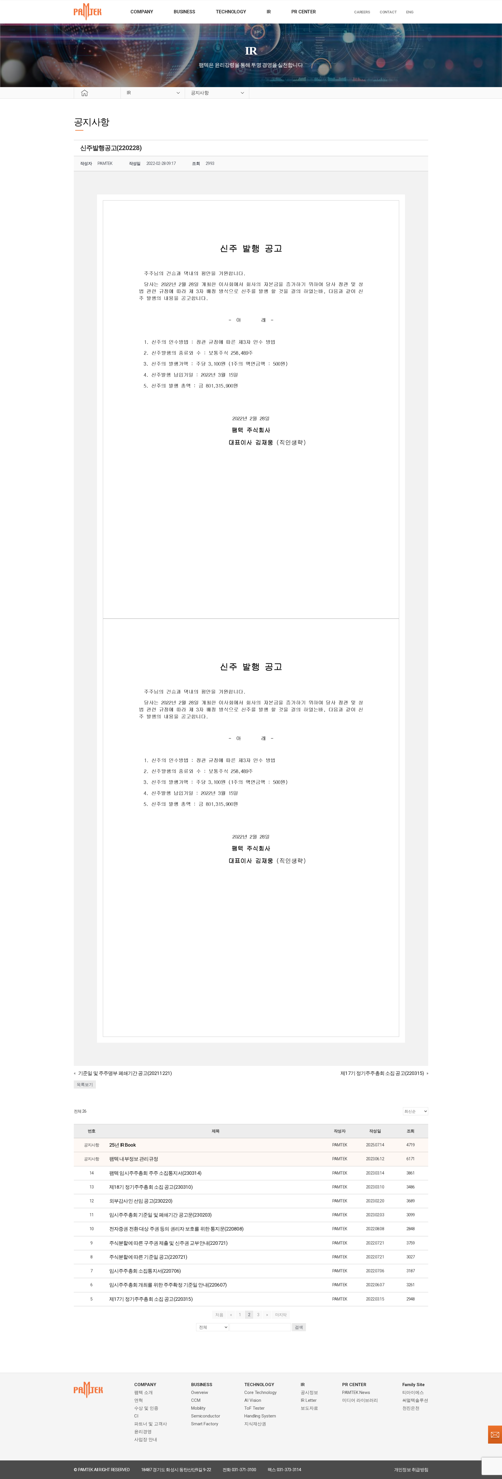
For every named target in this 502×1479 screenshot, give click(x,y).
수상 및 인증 (146, 1408)
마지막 (281, 1314)
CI (136, 1416)
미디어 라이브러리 (360, 1400)
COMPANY (141, 12)
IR (269, 12)
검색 (299, 1327)
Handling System (260, 1416)
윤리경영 (143, 1431)
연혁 (138, 1400)
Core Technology (260, 1392)
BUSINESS (184, 12)
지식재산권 (255, 1423)
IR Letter (309, 1400)
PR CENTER (303, 12)
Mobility (198, 1408)
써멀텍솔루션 (415, 1400)
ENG (409, 12)
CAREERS (362, 12)
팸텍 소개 (143, 1392)
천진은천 (411, 1408)
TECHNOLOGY (231, 12)
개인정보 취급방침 (411, 1469)
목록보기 (85, 1084)
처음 (219, 1314)
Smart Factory (204, 1423)
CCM (195, 1400)
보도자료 (309, 1408)
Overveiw (199, 1392)
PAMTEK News (356, 1392)
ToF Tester (254, 1408)
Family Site (413, 1384)
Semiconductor (205, 1416)
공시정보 (309, 1392)
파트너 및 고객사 (150, 1423)
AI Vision (252, 1400)
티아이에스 (413, 1392)
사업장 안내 (145, 1439)
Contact (388, 12)
